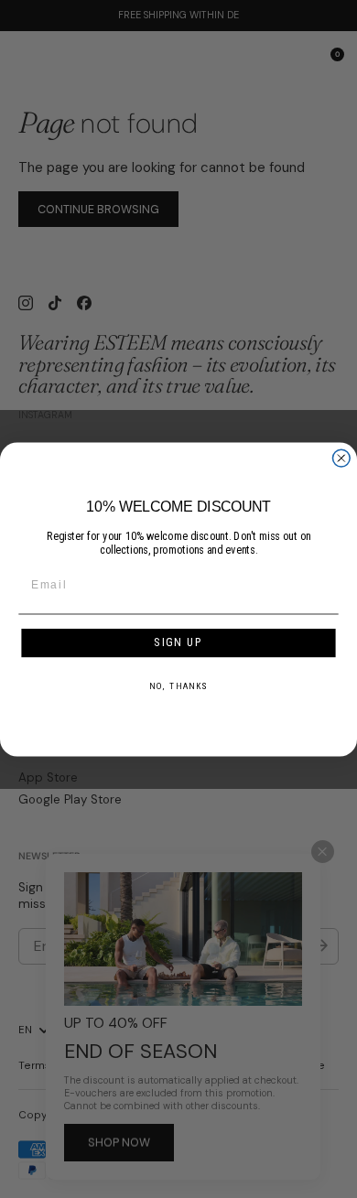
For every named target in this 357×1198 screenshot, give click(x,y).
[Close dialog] (341, 458)
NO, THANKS (178, 685)
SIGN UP (178, 642)
